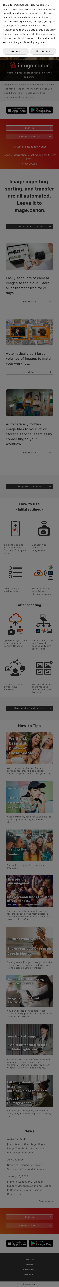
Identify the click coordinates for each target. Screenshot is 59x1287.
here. (16, 21)
